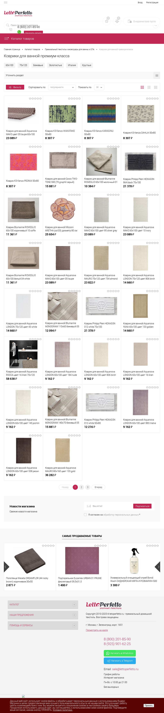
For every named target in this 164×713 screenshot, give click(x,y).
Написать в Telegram (122, 660)
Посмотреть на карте (97, 630)
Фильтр (17, 87)
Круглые (86, 65)
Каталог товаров (22, 38)
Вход (140, 2)
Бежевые (38, 65)
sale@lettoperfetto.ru (125, 669)
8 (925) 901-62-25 (117, 644)
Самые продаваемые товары (82, 536)
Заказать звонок (33, 33)
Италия (72, 65)
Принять (149, 705)
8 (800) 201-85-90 (117, 639)
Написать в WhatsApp (121, 653)
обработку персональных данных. (121, 514)
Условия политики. (63, 710)
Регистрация (152, 2)
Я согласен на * (114, 514)
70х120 (23, 65)
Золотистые (55, 65)
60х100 (9, 65)
